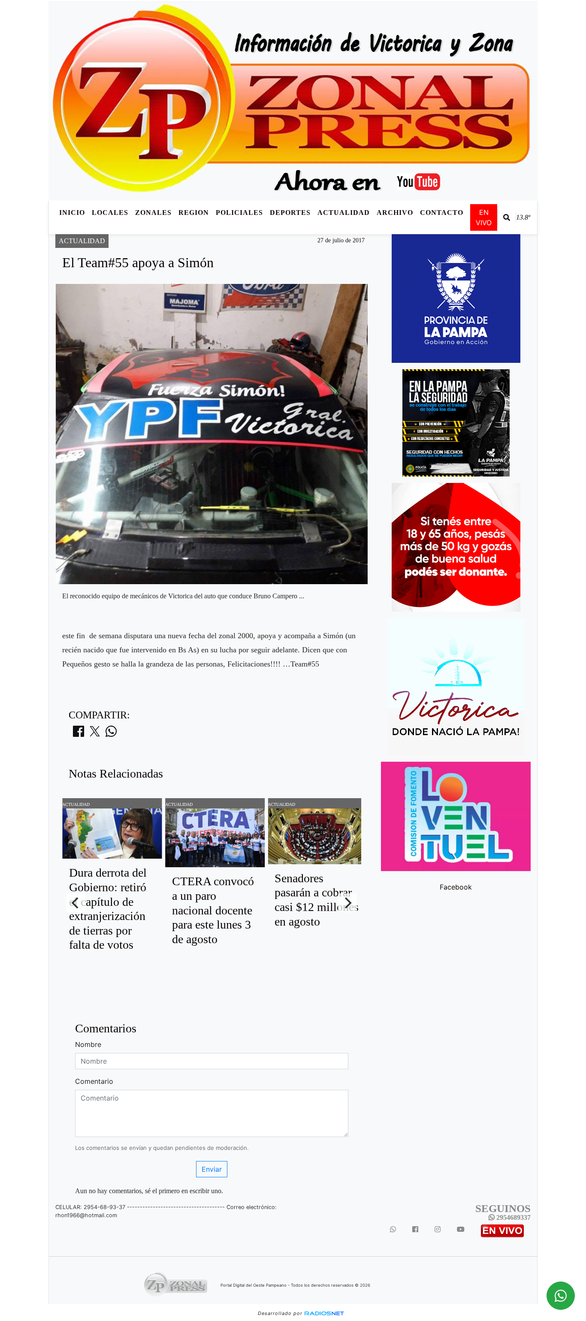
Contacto (441, 212)
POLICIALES (239, 212)
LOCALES (110, 212)
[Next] (347, 902)
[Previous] (75, 902)
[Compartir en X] (94, 734)
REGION (193, 212)
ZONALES (153, 212)
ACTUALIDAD (343, 212)
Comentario (94, 1081)
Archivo (395, 212)
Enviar (212, 1169)
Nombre (88, 1044)
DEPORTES (290, 212)
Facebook (456, 887)
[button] (507, 217)
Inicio (72, 212)
